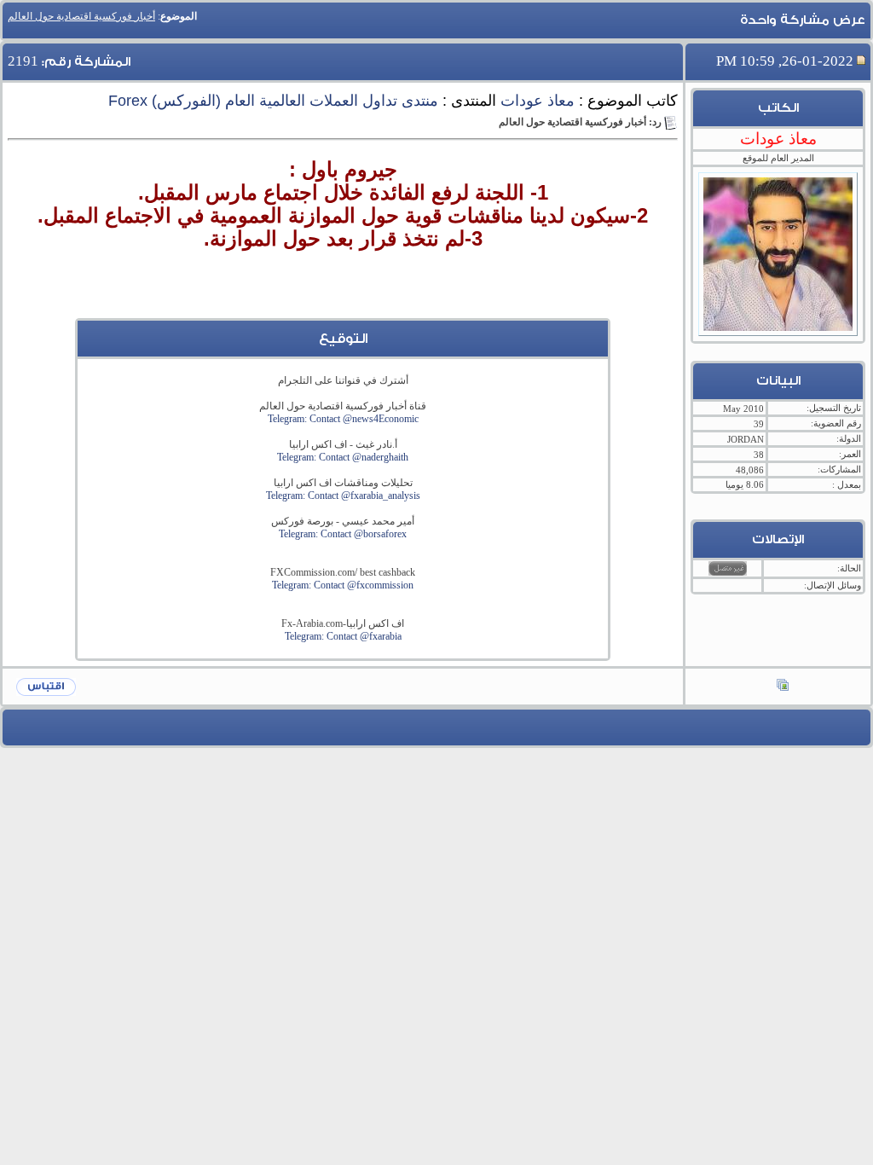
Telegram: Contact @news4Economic (343, 419)
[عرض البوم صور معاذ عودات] (782, 686)
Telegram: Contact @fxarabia (343, 636)
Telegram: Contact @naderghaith (342, 457)
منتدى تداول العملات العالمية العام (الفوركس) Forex (273, 100)
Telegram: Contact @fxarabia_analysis (343, 495)
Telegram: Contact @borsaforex (343, 534)
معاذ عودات (537, 100)
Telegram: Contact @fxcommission (342, 585)
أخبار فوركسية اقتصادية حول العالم (81, 16)
